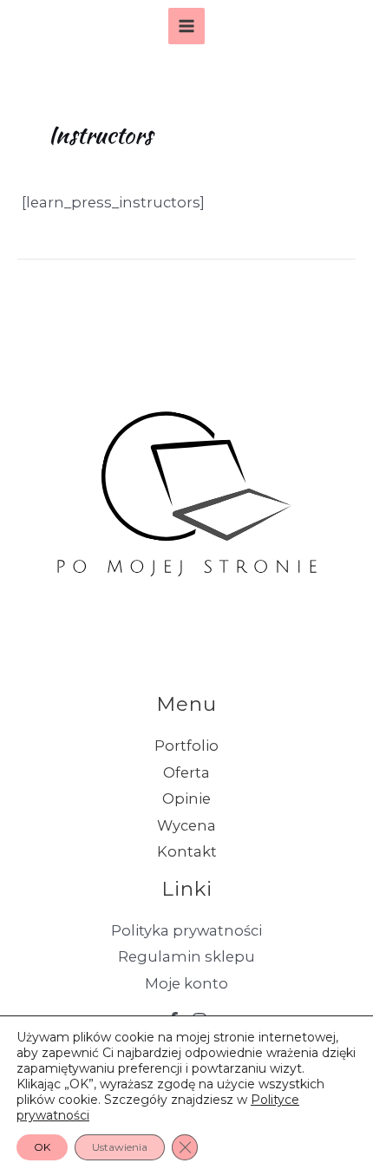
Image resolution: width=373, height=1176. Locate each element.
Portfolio (186, 745)
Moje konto (186, 983)
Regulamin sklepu (186, 956)
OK (42, 1146)
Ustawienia (119, 1146)
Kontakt (187, 851)
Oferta (186, 772)
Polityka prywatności (186, 930)
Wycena (186, 825)
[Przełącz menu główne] (187, 26)
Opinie (186, 798)
